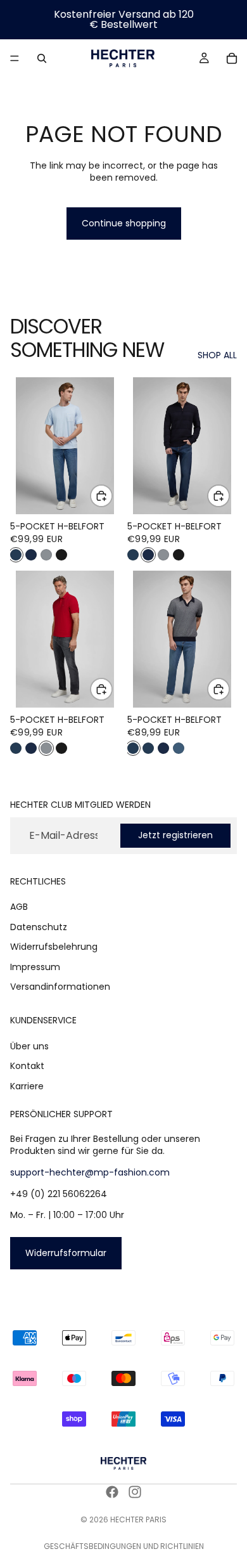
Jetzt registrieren (175, 835)
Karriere (27, 1086)
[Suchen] (42, 58)
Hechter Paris (138, 1519)
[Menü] (14, 58)
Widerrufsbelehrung (54, 946)
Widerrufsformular (65, 1252)
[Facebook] (112, 1492)
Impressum (35, 967)
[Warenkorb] (232, 58)
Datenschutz (38, 926)
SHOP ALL (217, 355)
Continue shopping (124, 223)
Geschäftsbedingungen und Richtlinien (124, 1546)
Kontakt (27, 1065)
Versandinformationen (60, 986)
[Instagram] (134, 1492)
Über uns (29, 1046)
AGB (19, 906)
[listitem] (16, 554)
